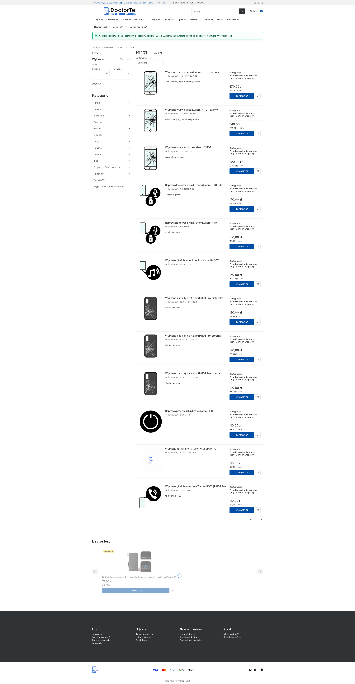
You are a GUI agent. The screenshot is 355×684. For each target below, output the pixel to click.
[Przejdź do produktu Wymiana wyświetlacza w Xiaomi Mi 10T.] (150, 158)
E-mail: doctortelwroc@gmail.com (138, 3)
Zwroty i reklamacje (101, 640)
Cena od (96, 69)
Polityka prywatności (101, 637)
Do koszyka (241, 96)
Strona (251, 520)
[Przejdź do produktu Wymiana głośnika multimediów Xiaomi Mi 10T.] (150, 270)
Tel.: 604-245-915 (162, 3)
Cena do (118, 69)
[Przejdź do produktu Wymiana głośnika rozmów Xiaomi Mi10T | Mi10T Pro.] (150, 496)
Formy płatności (187, 634)
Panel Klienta (141, 640)
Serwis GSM (108, 47)
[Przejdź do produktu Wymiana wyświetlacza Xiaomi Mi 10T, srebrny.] (150, 82)
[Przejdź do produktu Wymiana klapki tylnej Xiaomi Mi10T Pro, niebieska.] (150, 308)
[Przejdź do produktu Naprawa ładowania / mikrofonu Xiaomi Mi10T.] (150, 233)
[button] (242, 11)
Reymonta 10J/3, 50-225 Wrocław (106, 3)
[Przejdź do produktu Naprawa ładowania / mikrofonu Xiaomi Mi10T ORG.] (150, 195)
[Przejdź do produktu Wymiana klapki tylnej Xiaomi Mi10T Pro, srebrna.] (150, 346)
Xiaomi (119, 47)
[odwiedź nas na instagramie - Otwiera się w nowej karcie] (255, 670)
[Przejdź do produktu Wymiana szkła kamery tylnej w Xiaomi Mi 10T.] (150, 459)
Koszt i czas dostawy (189, 637)
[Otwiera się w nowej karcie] (261, 670)
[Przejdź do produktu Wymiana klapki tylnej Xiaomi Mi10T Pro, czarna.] (150, 383)
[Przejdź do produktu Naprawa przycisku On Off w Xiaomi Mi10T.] (150, 421)
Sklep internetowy (176, 681)
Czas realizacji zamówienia (192, 640)
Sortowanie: (141, 58)
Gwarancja (97, 643)
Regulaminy (97, 634)
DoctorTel (96, 47)
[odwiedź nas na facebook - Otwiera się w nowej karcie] (250, 670)
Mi (126, 47)
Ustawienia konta (144, 637)
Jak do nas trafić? (231, 634)
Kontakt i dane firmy (233, 637)
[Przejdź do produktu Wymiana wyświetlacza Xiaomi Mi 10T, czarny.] (150, 120)
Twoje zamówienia (144, 634)
